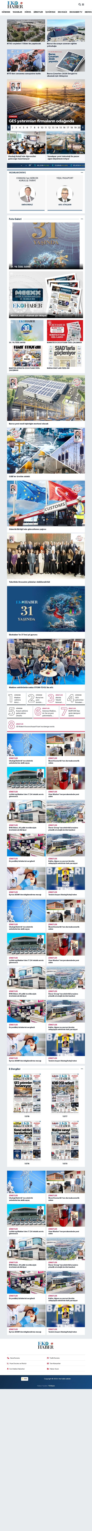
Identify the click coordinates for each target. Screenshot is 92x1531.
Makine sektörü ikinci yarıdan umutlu (17, 700)
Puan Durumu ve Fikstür (18, 1363)
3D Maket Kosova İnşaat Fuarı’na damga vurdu (35, 727)
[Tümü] (82, 1069)
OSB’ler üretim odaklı (19, 477)
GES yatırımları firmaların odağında (79, 700)
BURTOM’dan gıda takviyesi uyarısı (74, 713)
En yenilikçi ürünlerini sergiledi (22, 861)
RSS (25, 1379)
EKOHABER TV (76, 12)
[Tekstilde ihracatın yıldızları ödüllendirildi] (46, 556)
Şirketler (59, 695)
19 (75, 128)
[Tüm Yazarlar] (82, 173)
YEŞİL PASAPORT (64, 178)
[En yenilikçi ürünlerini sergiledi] (26, 845)
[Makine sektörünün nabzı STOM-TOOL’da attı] (46, 661)
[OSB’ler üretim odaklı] (46, 451)
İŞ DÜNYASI (50, 12)
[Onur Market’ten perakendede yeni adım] (65, 778)
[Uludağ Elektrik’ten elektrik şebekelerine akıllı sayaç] (26, 745)
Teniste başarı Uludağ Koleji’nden (62, 895)
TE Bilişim (51, 1386)
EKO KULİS (62, 12)
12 (49, 128)
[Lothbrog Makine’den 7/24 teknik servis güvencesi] (26, 778)
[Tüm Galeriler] (82, 219)
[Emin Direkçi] (27, 194)
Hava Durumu (15, 1358)
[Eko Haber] (15, 4)
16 (64, 128)
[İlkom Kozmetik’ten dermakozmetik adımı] (65, 745)
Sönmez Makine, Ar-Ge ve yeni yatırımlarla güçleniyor (49, 713)
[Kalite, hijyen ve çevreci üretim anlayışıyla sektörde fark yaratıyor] (65, 845)
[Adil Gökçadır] (64, 194)
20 (79, 128)
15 (60, 128)
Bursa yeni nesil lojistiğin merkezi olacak (28, 424)
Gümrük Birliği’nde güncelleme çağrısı (27, 529)
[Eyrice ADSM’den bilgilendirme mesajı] (26, 878)
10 (42, 128)
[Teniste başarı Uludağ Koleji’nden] (65, 878)
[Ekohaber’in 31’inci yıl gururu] (46, 609)
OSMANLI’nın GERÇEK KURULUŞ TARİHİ (27, 179)
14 (57, 128)
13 (53, 128)
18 (71, 128)
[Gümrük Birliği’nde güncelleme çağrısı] (46, 503)
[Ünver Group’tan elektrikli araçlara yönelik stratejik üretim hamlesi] (65, 811)
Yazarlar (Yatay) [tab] (17, 173)
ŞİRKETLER (38, 12)
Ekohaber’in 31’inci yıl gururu (23, 635)
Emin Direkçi (27, 205)
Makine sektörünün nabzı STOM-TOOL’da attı (31, 688)
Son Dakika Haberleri (17, 1369)
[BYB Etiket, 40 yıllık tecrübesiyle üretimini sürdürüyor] (26, 811)
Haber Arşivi (54, 1369)
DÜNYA (28, 12)
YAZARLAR (17, 12)
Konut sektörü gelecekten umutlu (22, 713)
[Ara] (80, 5)
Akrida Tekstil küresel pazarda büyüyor (59, 700)
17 (68, 128)
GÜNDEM (6, 12)
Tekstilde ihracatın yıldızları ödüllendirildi (29, 582)
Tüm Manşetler (55, 1363)
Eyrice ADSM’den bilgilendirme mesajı (25, 895)
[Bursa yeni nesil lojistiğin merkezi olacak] (46, 398)
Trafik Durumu (55, 1358)
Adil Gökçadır (64, 205)
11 (46, 128)
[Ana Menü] (83, 5)
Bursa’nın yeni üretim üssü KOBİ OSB (40, 700)
